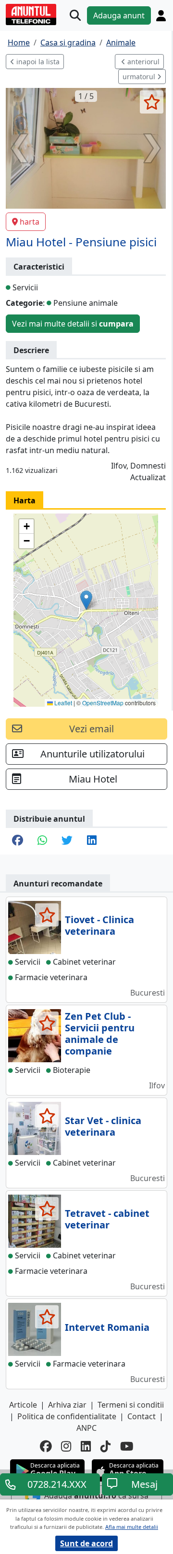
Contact (141, 1416)
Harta (24, 500)
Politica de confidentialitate (66, 1416)
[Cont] (161, 15)
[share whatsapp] (42, 841)
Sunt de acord (86, 1543)
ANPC (86, 1428)
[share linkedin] (92, 841)
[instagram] (66, 1446)
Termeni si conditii (131, 1404)
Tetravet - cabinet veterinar (107, 1219)
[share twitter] (67, 841)
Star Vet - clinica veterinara (103, 1126)
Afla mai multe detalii (131, 1526)
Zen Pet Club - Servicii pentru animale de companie (100, 1033)
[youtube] (127, 1446)
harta (29, 221)
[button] (86, 600)
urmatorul (140, 76)
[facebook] (45, 1446)
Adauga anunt (119, 15)
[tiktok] (105, 1446)
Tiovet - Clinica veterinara (99, 925)
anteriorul (142, 61)
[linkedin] (86, 1446)
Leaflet (62, 703)
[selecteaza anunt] (151, 102)
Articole (23, 1404)
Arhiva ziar (67, 1404)
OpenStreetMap (103, 703)
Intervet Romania (107, 1327)
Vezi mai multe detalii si (73, 323)
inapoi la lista (37, 61)
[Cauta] (75, 16)
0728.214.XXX (56, 1484)
